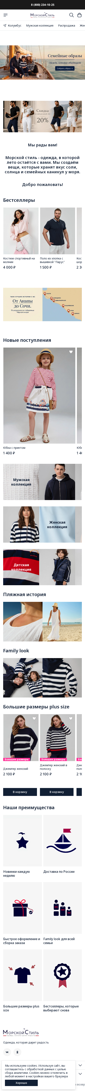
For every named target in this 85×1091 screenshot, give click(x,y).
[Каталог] (5, 15)
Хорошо (21, 1083)
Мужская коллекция (39, 25)
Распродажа (66, 25)
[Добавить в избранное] (71, 352)
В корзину (20, 792)
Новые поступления (27, 340)
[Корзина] (79, 15)
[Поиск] (71, 15)
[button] (21, 231)
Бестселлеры (19, 200)
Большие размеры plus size (36, 706)
